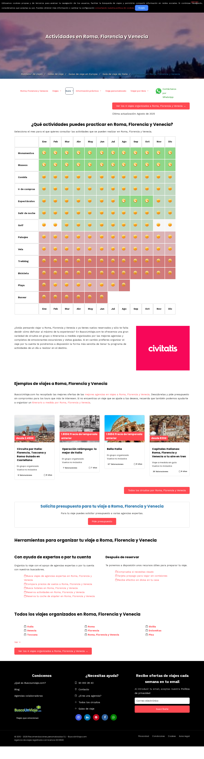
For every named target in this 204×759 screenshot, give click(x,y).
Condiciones (158, 736)
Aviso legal (184, 736)
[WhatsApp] (113, 717)
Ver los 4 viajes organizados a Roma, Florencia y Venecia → (151, 106)
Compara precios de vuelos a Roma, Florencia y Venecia (59, 584)
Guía (68, 90)
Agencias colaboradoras (28, 695)
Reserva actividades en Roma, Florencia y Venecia (55, 592)
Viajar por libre (138, 90)
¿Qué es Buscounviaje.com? (30, 683)
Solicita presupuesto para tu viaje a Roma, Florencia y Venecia (102, 506)
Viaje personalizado (115, 90)
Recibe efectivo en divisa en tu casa (138, 580)
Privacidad (143, 736)
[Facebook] (105, 717)
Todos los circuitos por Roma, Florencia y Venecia (157, 490)
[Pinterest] (96, 717)
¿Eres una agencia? (90, 695)
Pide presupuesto (102, 521)
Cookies (172, 736)
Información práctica (87, 90)
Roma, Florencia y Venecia (34, 90)
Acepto (141, 8)
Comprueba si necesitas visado (135, 571)
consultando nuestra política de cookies (114, 8)
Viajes (55, 90)
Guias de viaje (86, 708)
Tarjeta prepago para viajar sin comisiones (142, 575)
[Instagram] (78, 717)
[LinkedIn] (87, 717)
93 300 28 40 (86, 683)
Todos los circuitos (89, 702)
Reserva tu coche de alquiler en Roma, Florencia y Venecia (60, 596)
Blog (17, 689)
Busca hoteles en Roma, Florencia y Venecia (52, 588)
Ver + (17, 642)
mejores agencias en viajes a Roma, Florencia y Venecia (117, 394)
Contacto (84, 689)
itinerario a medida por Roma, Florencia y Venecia (61, 402)
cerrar (194, 1)
